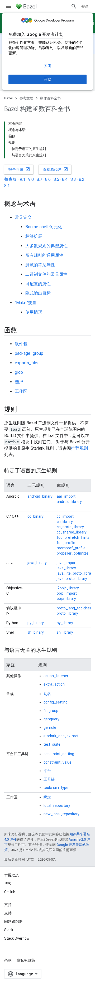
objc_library (66, 598)
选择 (19, 381)
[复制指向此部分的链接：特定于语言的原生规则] (62, 471)
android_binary (40, 496)
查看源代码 (55, 169)
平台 (47, 771)
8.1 (7, 185)
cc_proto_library (70, 527)
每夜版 (10, 179)
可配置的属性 (38, 283)
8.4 (65, 179)
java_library (66, 568)
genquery (51, 719)
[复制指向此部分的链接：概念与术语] (41, 204)
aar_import (66, 496)
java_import (67, 563)
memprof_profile (71, 548)
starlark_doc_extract (61, 736)
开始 (47, 79)
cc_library (65, 522)
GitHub (9, 892)
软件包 (21, 343)
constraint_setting (59, 754)
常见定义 (23, 217)
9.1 (22, 179)
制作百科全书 (50, 98)
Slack (8, 930)
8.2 (81, 179)
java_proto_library (72, 578)
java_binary (37, 563)
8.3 (73, 179)
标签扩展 (33, 236)
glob (19, 372)
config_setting (56, 702)
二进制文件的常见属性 (46, 274)
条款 (8, 960)
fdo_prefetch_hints (73, 537)
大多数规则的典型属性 (46, 245)
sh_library (65, 632)
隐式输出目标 (38, 293)
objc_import (67, 593)
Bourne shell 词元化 (43, 226)
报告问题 (19, 169)
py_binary (35, 623)
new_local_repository (61, 814)
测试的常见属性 (40, 264)
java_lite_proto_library (75, 573)
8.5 (56, 179)
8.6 (48, 179)
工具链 (49, 779)
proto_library (67, 613)
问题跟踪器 (13, 921)
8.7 (39, 179)
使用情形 (33, 312)
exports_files (27, 362)
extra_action (54, 684)
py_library (65, 623)
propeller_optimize (72, 553)
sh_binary (35, 632)
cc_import (65, 516)
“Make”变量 (25, 302)
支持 (8, 913)
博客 (8, 883)
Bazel (8, 98)
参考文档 (26, 98)
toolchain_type (56, 787)
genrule (50, 727)
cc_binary (35, 516)
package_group (29, 353)
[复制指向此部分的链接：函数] (22, 331)
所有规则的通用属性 (44, 255)
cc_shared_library (72, 532)
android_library (69, 501)
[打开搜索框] (74, 6)
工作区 (21, 391)
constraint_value (58, 762)
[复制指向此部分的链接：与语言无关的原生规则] (62, 650)
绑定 (47, 797)
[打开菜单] (8, 6)
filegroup (51, 711)
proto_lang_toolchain (74, 608)
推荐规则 (79, 448)
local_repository (57, 805)
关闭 (47, 66)
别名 (47, 694)
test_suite (52, 744)
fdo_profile (66, 543)
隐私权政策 (26, 960)
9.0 (31, 179)
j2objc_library (68, 588)
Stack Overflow (17, 938)
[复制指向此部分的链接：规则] (22, 410)
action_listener (56, 676)
